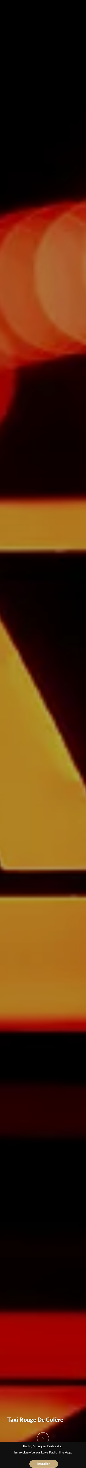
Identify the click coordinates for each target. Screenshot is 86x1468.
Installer (43, 1464)
